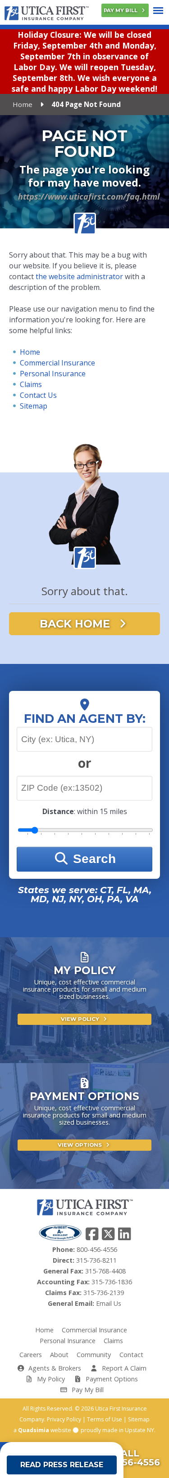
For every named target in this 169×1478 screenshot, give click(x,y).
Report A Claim (123, 1368)
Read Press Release (61, 1464)
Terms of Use (104, 1419)
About (59, 1354)
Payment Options (111, 1379)
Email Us (108, 1303)
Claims (31, 384)
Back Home (76, 623)
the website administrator (79, 276)
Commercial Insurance (57, 363)
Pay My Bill (121, 10)
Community (94, 1354)
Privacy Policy (64, 1419)
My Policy (50, 1379)
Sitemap (33, 406)
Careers (30, 1354)
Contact (131, 1354)
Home (22, 104)
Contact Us (38, 395)
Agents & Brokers (54, 1368)
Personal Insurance (53, 373)
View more (84, 1013)
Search (92, 859)
